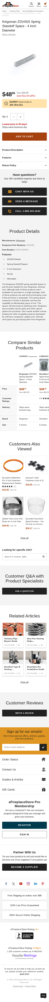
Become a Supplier (24, 867)
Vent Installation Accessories (32, 11)
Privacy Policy (30, 986)
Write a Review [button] (9, 34)
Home (4, 11)
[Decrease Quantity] (13, 116)
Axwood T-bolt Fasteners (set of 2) (35, 479)
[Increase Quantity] (20, 116)
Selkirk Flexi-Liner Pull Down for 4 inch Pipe (12, 520)
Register (24, 825)
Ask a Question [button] (24, 591)
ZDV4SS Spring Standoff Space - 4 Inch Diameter (27, 378)
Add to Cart (24, 136)
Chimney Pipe (14, 11)
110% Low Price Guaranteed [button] (24, 905)
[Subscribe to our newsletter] (43, 747)
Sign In (24, 834)
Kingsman (20, 240)
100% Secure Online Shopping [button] (24, 915)
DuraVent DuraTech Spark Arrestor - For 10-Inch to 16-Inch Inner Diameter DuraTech (35, 521)
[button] (24, 201)
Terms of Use (18, 986)
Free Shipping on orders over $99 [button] (25, 895)
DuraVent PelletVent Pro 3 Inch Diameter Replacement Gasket (11, 480)
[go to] (12, 465)
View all (24, 538)
